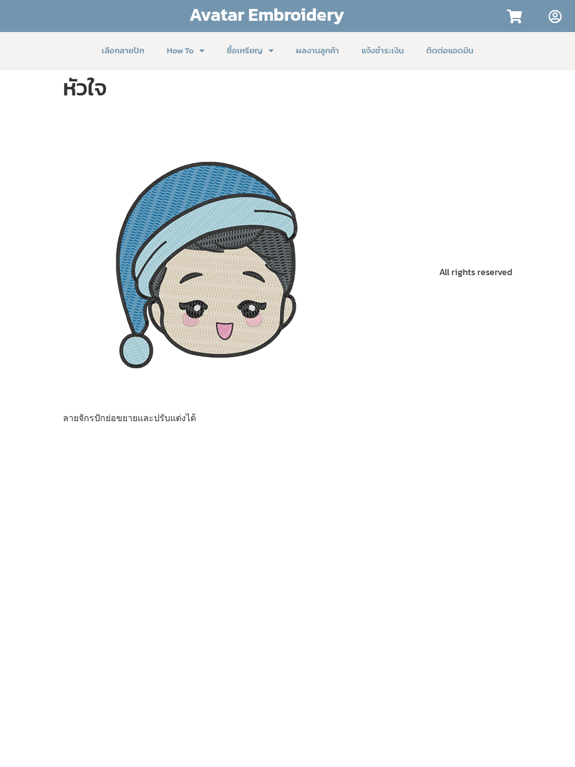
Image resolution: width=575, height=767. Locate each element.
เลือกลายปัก (123, 50)
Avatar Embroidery (266, 14)
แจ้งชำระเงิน (383, 50)
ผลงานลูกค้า (317, 50)
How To (180, 50)
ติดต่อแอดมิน (449, 50)
